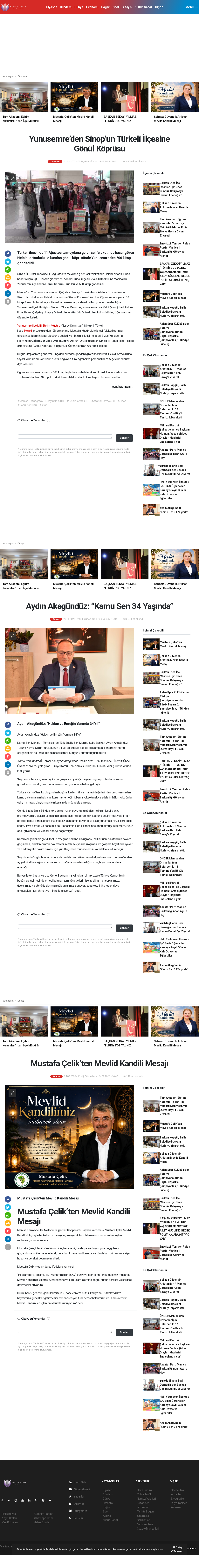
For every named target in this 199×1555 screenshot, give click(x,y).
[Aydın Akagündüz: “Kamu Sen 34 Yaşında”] (69, 670)
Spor (116, 7)
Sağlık (105, 7)
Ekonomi (92, 7)
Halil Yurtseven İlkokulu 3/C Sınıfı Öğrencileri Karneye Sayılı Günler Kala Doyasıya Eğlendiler (174, 490)
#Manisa (23, 401)
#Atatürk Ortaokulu (103, 401)
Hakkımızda (9, 1513)
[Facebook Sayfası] (3, 1500)
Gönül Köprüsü (55, 284)
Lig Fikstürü (143, 1507)
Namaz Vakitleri (146, 1498)
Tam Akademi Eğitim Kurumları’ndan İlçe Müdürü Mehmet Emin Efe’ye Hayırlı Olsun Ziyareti (174, 227)
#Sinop (122, 401)
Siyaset (51, 7)
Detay (178, 1547)
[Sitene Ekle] (51, 1500)
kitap (88, 284)
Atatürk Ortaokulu (83, 312)
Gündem (66, 7)
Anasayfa (8, 76)
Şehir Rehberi (145, 1524)
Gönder (124, 437)
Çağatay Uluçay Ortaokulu (76, 292)
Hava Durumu (145, 1490)
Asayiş (127, 7)
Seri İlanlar (143, 1520)
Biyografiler (178, 1498)
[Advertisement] (99, 43)
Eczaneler (143, 1503)
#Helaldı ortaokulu (78, 401)
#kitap (43, 405)
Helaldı (28, 330)
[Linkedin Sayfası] (31, 1500)
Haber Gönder (42, 1522)
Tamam (177, 1551)
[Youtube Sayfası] (24, 1500)
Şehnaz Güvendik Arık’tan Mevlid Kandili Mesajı (174, 207)
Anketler (176, 1494)
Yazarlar (78, 1496)
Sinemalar (143, 1515)
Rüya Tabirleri (179, 1503)
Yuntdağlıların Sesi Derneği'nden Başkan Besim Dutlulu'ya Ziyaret (175, 470)
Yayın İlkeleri (9, 1518)
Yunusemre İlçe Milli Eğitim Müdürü (38, 325)
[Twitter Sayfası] (10, 1500)
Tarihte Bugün (145, 1511)
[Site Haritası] (45, 1500)
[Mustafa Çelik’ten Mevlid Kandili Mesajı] (69, 1136)
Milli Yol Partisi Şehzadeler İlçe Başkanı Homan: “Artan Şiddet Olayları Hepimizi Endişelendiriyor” (175, 433)
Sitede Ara (177, 1490)
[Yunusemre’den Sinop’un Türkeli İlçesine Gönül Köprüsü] (69, 206)
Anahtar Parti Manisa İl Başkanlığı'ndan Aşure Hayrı (174, 453)
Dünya (78, 7)
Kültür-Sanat (143, 7)
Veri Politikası (10, 1522)
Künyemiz (80, 1510)
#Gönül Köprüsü (27, 405)
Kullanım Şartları (43, 1513)
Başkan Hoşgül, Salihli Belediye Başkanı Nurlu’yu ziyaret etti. (173, 311)
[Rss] (37, 1500)
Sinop (21, 274)
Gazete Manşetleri (148, 1528)
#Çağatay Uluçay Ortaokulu (47, 401)
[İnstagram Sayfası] (17, 1500)
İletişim (78, 1518)
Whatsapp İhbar (43, 1518)
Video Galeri (82, 1489)
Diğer (159, 7)
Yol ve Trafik (144, 1494)
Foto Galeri (81, 1482)
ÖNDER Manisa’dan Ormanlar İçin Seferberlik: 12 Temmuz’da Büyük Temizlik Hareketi (172, 409)
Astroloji (176, 1507)
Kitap (92, 302)
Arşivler (79, 1503)
